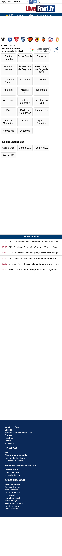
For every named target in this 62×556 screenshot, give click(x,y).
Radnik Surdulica (8, 122)
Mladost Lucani (25, 91)
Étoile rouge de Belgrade (24, 68)
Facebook (9, 438)
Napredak (41, 90)
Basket (10, 1)
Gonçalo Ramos (12, 487)
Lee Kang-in (10, 495)
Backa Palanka (8, 57)
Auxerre (10, 39)
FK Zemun (41, 79)
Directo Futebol (12, 472)
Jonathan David (12, 506)
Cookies (8, 430)
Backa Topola (25, 56)
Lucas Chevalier (12, 492)
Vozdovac (25, 131)
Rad (8, 110)
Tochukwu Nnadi (12, 498)
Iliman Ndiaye (11, 500)
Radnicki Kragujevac (25, 111)
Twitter (8, 440)
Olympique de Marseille (16, 455)
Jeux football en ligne (15, 458)
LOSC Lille (50, 39)
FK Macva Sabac (8, 81)
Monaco (57, 39)
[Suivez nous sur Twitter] (35, 2)
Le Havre (23, 39)
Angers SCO (3, 39)
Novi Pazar (8, 100)
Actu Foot (9, 443)
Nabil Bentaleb (11, 509)
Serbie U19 (25, 148)
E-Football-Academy (14, 460)
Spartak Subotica (41, 122)
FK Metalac (25, 79)
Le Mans (30, 39)
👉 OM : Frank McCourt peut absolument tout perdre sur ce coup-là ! (32, 14)
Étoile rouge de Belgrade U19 (41, 69)
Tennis (17, 1)
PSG (7, 452)
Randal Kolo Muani (14, 503)
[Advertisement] (31, 199)
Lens (37, 39)
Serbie (24, 120)
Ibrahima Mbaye (12, 484)
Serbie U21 (42, 148)
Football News (11, 470)
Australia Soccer (12, 475)
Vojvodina (8, 131)
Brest (16, 39)
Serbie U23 (8, 155)
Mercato (24, 1)
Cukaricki (42, 56)
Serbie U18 (8, 148)
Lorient (43, 39)
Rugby (3, 1)
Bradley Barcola (12, 490)
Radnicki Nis (41, 110)
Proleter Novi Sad (42, 101)
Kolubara (8, 90)
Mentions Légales (13, 427)
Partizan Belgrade (25, 101)
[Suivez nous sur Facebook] (31, 2)
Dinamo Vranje (8, 68)
